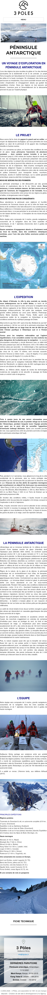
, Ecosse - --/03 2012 (24, 979)
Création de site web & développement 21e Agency (27, 993)
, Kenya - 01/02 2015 (24, 973)
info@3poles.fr (23, 954)
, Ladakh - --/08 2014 (24, 976)
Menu (23, 20)
